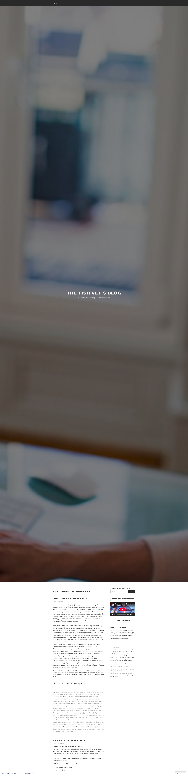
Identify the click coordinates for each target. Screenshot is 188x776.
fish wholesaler (81, 708)
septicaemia (78, 724)
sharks (83, 724)
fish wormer (88, 708)
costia (73, 699)
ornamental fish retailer (65, 720)
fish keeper (63, 706)
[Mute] (131, 614)
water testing (78, 729)
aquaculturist (63, 694)
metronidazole (61, 719)
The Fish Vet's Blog (94, 293)
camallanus (76, 698)
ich (58, 715)
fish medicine (70, 706)
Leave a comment (72, 731)
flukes (67, 710)
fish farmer (61, 705)
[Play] (112, 614)
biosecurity (56, 698)
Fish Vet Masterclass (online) (117, 630)
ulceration (74, 728)
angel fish (86, 692)
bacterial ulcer (95, 696)
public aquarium (79, 722)
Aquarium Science (82, 694)
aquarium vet (91, 694)
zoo (54, 731)
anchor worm (79, 692)
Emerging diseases (93, 701)
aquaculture (56, 694)
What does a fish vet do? (70, 598)
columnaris (56, 699)
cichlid (94, 698)
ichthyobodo (63, 715)
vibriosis (92, 728)
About (55, 3)
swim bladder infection (70, 726)
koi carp (80, 715)
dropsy (71, 701)
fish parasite (86, 706)
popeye (59, 722)
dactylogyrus (97, 699)
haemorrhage (99, 712)
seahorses (71, 724)
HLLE (83, 713)
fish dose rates (96, 703)
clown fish (99, 698)
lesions (95, 715)
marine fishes (78, 717)
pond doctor (99, 720)
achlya (58, 692)
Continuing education (65, 699)
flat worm (95, 708)
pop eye (55, 722)
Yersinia (95, 729)
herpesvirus (72, 713)
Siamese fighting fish (91, 724)
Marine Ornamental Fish (88, 717)
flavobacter (56, 710)
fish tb (60, 708)
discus (60, 701)
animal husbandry (94, 692)
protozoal (72, 722)
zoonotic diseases (60, 731)
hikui (76, 713)
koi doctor (85, 715)
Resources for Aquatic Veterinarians (119, 666)
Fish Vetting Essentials (69, 740)
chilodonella (88, 698)
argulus (66, 696)
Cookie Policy (29, 773)
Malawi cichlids (70, 717)
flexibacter (62, 710)
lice (99, 715)
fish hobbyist (93, 705)
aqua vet (101, 692)
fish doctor (88, 703)
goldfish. (69, 712)
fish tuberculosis (67, 708)
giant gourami (99, 710)
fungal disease (91, 710)
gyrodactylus (91, 712)
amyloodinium (71, 692)
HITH (80, 713)
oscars (73, 720)
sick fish (100, 724)
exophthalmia (67, 703)
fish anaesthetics (80, 703)
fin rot (73, 703)
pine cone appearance (90, 720)
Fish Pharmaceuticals (95, 706)
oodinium (55, 720)
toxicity (91, 726)
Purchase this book (68, 672)
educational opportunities (80, 701)
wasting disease (70, 729)
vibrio (87, 728)
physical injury (80, 720)
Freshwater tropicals (81, 710)
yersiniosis (101, 729)
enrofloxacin (60, 703)
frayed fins (72, 710)
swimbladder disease (82, 726)
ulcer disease (67, 728)
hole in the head (89, 713)
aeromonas (64, 692)
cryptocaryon (90, 699)
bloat (60, 698)
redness (98, 722)
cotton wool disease (81, 699)
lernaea (91, 715)
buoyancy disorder (68, 698)
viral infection (61, 729)
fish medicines (78, 706)
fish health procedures (84, 705)
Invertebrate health (72, 715)
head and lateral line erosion (60, 713)
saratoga (65, 724)
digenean (55, 701)
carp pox (82, 698)
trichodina (61, 728)
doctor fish (65, 701)
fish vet (74, 708)
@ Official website (114, 647)
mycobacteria (89, 719)
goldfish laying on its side (60, 712)
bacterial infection (86, 696)
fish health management (70, 705)
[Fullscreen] (133, 614)
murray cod (82, 719)
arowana (71, 696)
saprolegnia (60, 724)
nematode (96, 719)
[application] (122, 609)
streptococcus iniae (58, 726)
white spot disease (88, 729)
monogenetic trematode (71, 719)
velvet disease (81, 728)
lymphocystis (61, 717)
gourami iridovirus (78, 712)
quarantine (88, 722)
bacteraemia (77, 696)
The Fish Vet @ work (115, 669)
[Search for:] (122, 591)
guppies (85, 712)
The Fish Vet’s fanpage (120, 620)
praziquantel (65, 722)
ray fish (93, 722)
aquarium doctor (72, 694)
